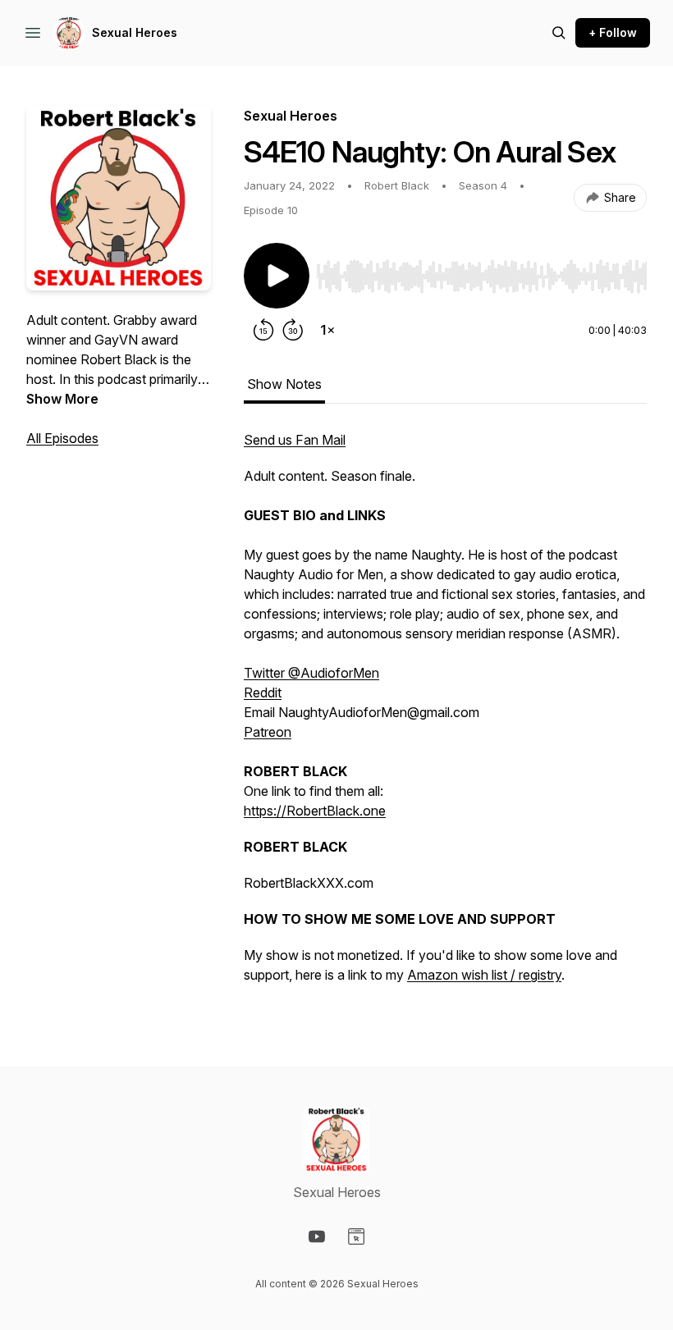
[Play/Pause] (276, 276)
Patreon (267, 732)
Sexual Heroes (134, 32)
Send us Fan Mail (295, 440)
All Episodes (62, 438)
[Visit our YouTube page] (317, 1236)
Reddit (263, 692)
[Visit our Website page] (356, 1236)
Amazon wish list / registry (484, 975)
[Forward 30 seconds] (293, 329)
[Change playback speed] (327, 329)
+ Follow (612, 32)
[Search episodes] (558, 33)
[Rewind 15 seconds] (263, 329)
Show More (62, 399)
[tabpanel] (445, 715)
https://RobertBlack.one (315, 810)
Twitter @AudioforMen (311, 673)
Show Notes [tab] (284, 384)
